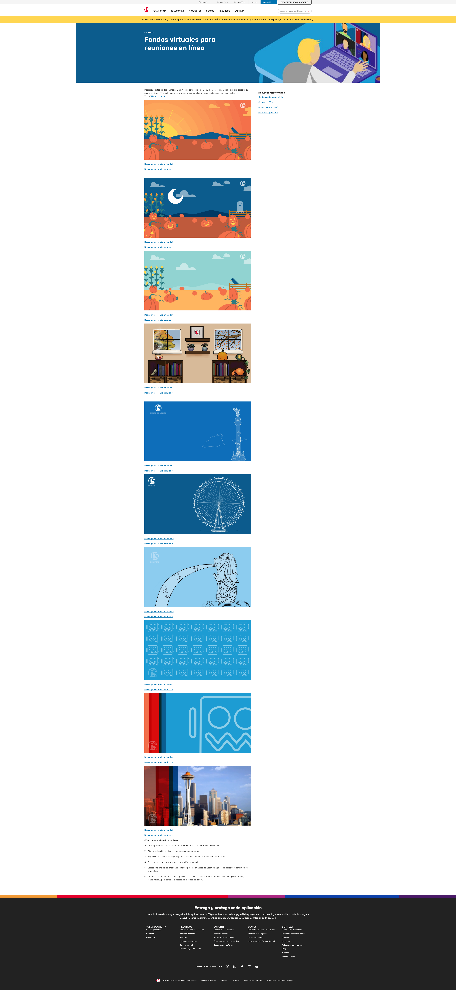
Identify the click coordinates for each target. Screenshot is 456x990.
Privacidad (235, 980)
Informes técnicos (187, 933)
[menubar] (228, 2)
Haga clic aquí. (158, 96)
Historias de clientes (188, 941)
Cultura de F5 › (265, 102)
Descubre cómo (188, 918)
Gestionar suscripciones (224, 930)
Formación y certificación (190, 949)
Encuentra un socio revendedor (261, 930)
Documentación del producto (192, 930)
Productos (150, 933)
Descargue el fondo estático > (158, 169)
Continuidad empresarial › (270, 97)
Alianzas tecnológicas (257, 933)
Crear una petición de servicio (226, 941)
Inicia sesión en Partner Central (261, 941)
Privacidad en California (253, 980)
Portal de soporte (221, 933)
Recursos (149, 32)
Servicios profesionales (224, 937)
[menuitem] (205, 2)
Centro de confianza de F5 (293, 933)
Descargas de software (223, 945)
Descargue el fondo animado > (158, 164)
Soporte (254, 2)
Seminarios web (186, 945)
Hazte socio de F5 (255, 937)
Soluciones (150, 937)
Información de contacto (292, 930)
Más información (303, 20)
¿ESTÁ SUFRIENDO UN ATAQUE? (294, 2)
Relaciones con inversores (293, 945)
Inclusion (286, 941)
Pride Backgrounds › (268, 112)
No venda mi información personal (279, 980)
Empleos (285, 937)
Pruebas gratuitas (153, 930)
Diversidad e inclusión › (269, 107)
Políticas (224, 980)
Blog (284, 949)
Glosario (183, 937)
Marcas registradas (208, 980)
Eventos (285, 952)
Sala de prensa (288, 956)
